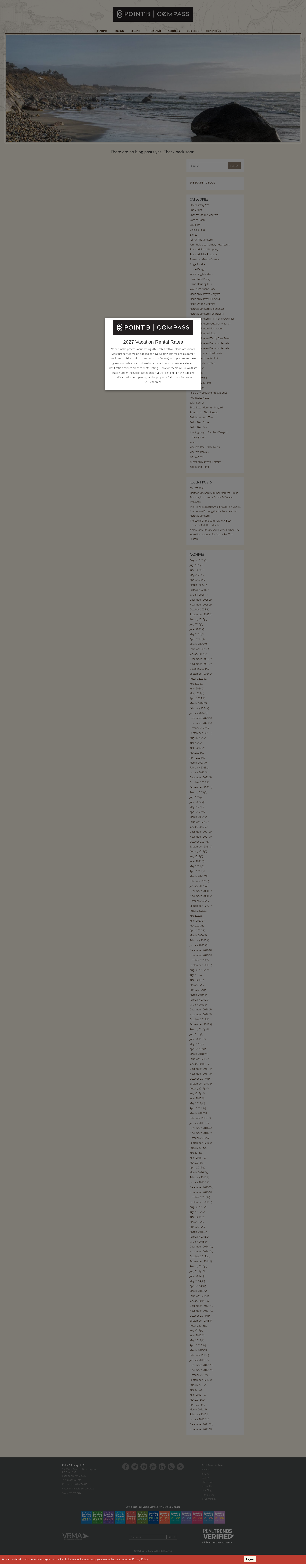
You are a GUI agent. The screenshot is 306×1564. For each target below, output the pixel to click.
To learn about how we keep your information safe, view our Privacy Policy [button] (106, 1559)
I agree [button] (250, 1559)
